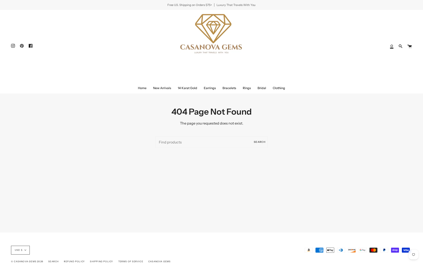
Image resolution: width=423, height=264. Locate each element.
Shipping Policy (101, 261)
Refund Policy (74, 261)
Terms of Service (130, 261)
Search (259, 141)
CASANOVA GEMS (159, 261)
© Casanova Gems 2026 (27, 261)
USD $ (18, 250)
